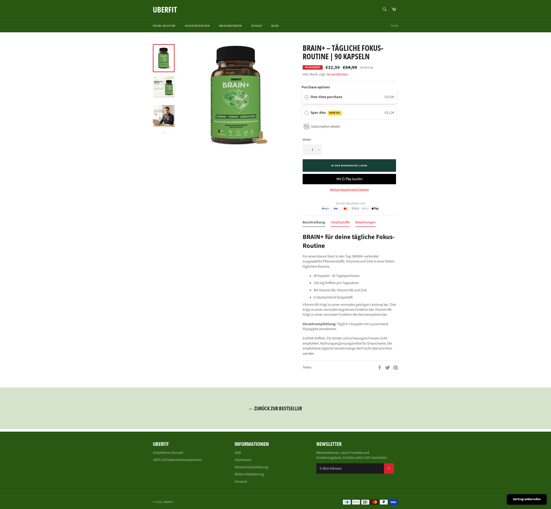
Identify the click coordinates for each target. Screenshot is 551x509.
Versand (241, 481)
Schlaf (256, 26)
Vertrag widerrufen (527, 499)
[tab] (314, 223)
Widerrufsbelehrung (249, 474)
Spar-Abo (325, 112)
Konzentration (197, 26)
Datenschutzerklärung (251, 467)
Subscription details (325, 126)
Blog (275, 26)
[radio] (307, 97)
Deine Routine (164, 26)
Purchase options (316, 87)
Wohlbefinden (230, 26)
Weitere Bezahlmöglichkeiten (349, 190)
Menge (307, 140)
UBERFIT (165, 9)
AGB (238, 452)
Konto (394, 26)
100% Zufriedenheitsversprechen (177, 459)
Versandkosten (337, 74)
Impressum (243, 459)
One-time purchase (326, 97)
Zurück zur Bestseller (277, 408)
